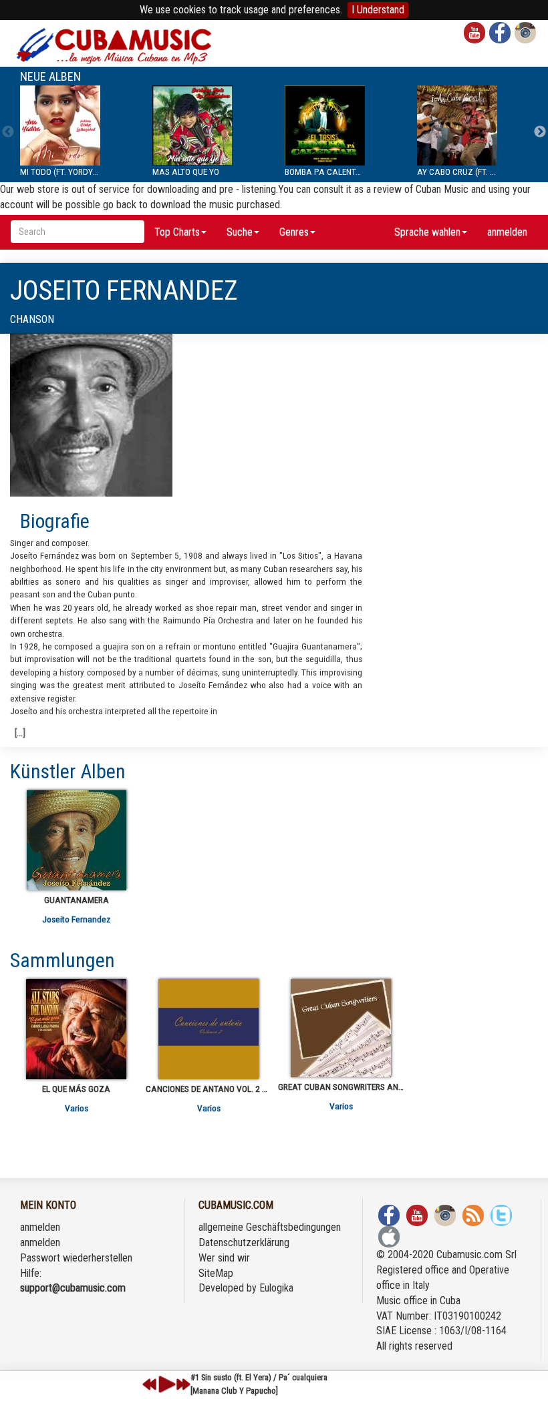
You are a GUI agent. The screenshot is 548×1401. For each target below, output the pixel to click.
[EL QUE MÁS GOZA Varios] (76, 1029)
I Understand (378, 9)
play (165, 1384)
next (183, 1384)
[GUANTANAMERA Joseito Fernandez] (76, 840)
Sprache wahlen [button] (427, 232)
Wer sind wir (224, 1257)
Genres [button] (294, 232)
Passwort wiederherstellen (76, 1257)
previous (149, 1384)
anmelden (507, 232)
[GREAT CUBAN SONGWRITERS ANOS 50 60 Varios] (341, 1028)
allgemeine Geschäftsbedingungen (269, 1227)
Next (540, 132)
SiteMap (215, 1273)
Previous (8, 132)
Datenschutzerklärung (243, 1242)
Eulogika (276, 1288)
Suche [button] (240, 232)
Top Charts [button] (177, 232)
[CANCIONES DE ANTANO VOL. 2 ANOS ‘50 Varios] (208, 1029)
